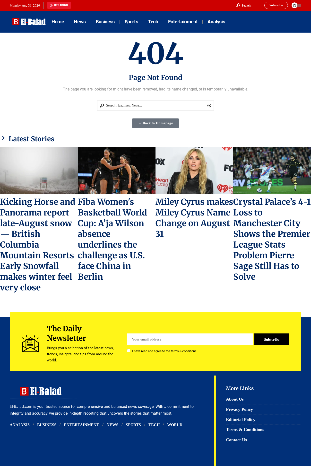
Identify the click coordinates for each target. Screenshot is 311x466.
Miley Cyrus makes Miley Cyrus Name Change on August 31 (194, 218)
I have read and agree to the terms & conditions (164, 351)
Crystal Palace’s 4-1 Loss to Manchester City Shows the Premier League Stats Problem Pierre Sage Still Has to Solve (272, 239)
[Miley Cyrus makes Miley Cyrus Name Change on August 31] (194, 170)
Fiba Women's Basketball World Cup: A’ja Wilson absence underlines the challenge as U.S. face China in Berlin (112, 239)
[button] (243, 5)
